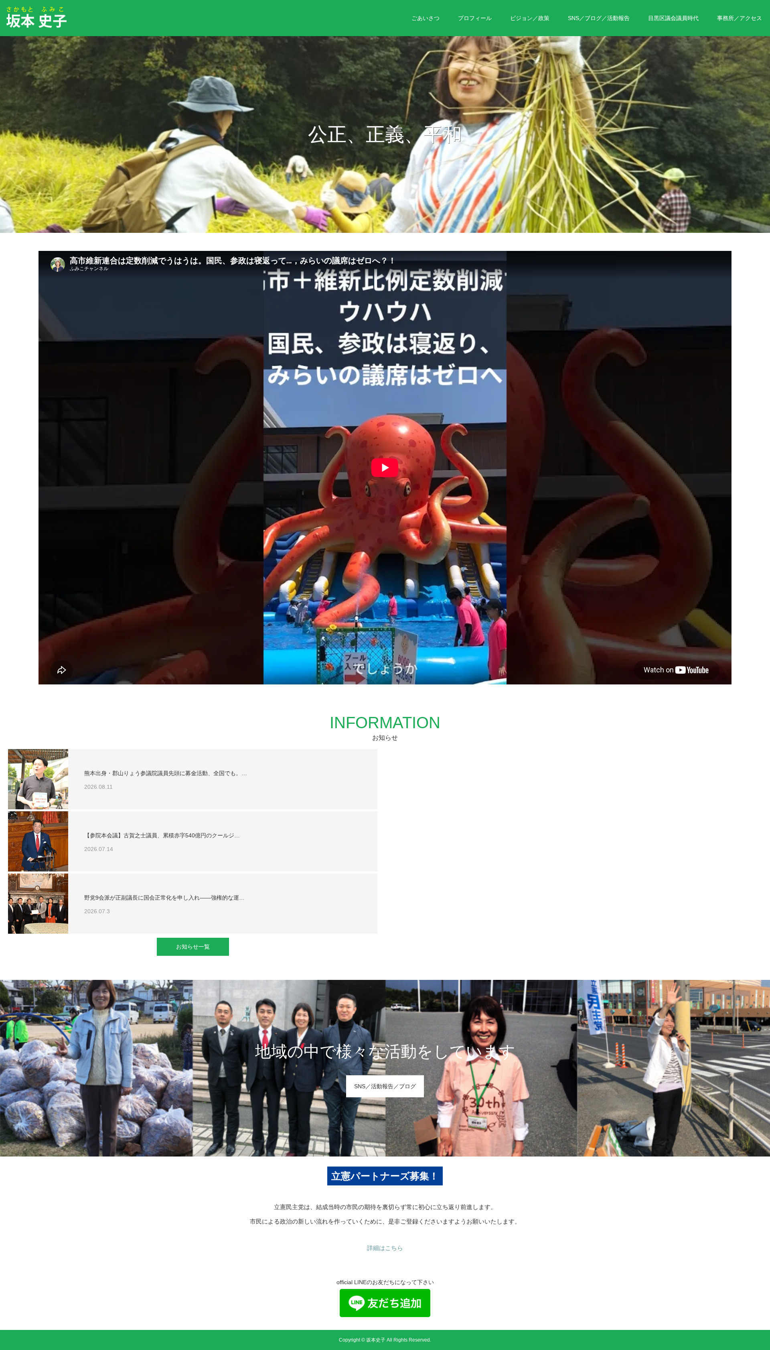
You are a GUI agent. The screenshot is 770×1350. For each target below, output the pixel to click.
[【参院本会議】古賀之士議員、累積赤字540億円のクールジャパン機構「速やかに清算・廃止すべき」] (38, 841)
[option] (385, 134)
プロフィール (475, 18)
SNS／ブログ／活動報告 (599, 18)
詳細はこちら (385, 1247)
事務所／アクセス (739, 18)
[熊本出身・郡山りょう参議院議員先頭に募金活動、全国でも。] (38, 779)
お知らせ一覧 (193, 946)
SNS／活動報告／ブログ (385, 1086)
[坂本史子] (66, 17)
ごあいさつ (425, 18)
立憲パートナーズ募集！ (385, 1176)
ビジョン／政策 (529, 18)
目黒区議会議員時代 (673, 18)
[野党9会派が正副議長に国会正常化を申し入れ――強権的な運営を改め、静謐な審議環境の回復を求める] (38, 904)
